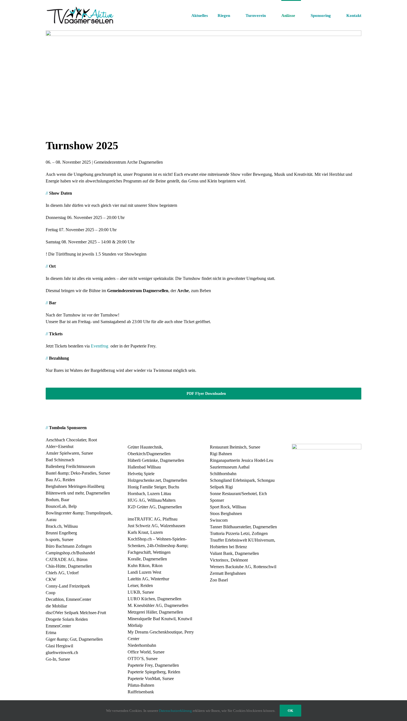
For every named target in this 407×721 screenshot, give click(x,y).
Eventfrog (99, 346)
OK (290, 711)
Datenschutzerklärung (175, 711)
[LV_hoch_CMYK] (326, 446)
